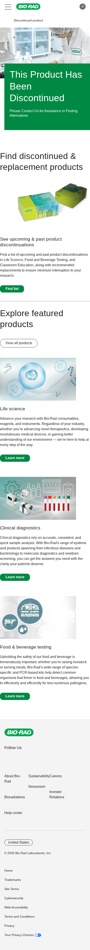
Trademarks (12, 879)
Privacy (9, 925)
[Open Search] (58, 6)
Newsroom (36, 786)
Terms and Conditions (19, 916)
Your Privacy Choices (19, 935)
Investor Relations (56, 794)
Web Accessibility (16, 907)
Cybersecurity (13, 898)
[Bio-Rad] (19, 732)
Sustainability (38, 776)
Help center (13, 813)
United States (18, 842)
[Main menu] (8, 7)
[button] (7, 20)
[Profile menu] (67, 6)
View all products (18, 343)
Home (8, 870)
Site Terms (11, 889)
